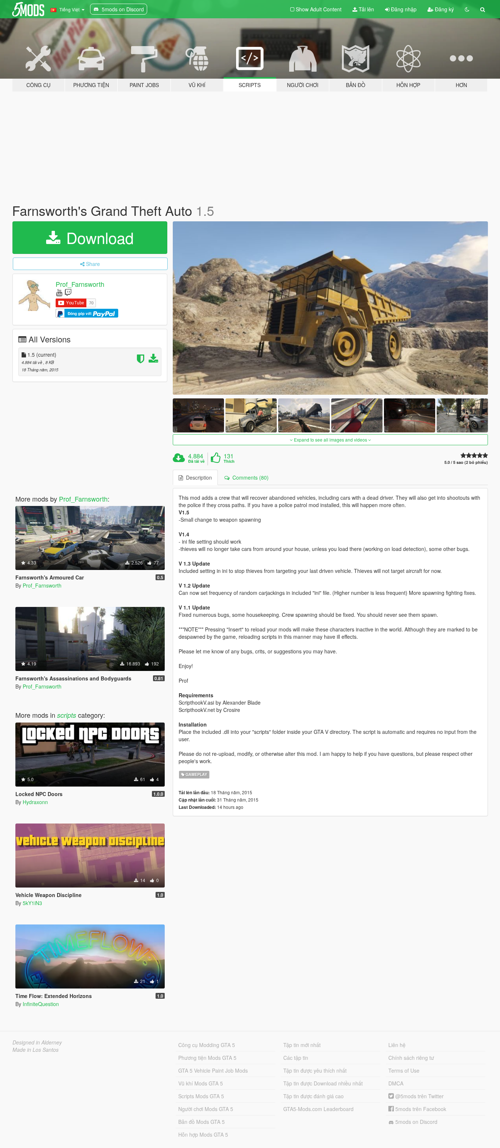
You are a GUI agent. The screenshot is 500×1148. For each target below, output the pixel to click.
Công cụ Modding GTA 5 (206, 1044)
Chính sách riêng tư (411, 1057)
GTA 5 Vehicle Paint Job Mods (213, 1070)
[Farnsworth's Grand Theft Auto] (330, 308)
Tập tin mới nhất (302, 1044)
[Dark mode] (467, 9)
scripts (66, 715)
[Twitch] (68, 292)
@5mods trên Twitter (419, 1096)
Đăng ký (443, 9)
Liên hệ (397, 1044)
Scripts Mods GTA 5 (201, 1096)
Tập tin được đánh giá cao (313, 1096)
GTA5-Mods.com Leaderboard (318, 1109)
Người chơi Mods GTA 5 (205, 1109)
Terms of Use (403, 1070)
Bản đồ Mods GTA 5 (201, 1121)
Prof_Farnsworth (80, 284)
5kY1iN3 (32, 903)
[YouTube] (59, 292)
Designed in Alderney (37, 1042)
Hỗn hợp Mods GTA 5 (203, 1134)
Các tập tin (295, 1057)
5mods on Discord (415, 1121)
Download (98, 237)
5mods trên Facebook (420, 1109)
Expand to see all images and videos (330, 439)
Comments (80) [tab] (249, 477)
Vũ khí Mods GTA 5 (200, 1083)
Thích (229, 461)
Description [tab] (197, 477)
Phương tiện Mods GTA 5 (207, 1057)
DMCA (395, 1083)
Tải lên (365, 9)
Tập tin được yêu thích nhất (315, 1070)
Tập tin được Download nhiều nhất (323, 1083)
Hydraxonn (35, 802)
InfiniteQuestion (41, 1004)
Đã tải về (196, 461)
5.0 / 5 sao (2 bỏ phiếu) (466, 462)
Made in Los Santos (35, 1049)
